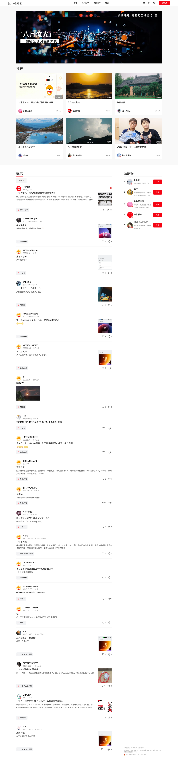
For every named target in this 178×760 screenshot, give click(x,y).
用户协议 (141, 748)
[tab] (19, 173)
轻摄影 (109, 97)
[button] (154, 3)
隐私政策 (134, 748)
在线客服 (127, 748)
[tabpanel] (64, 466)
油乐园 (158, 142)
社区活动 (59, 97)
